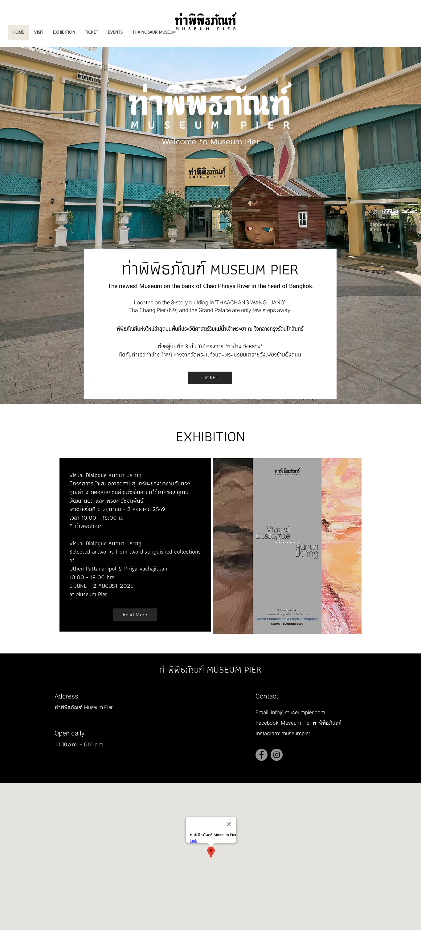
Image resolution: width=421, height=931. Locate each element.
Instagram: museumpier (282, 733)
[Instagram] (277, 755)
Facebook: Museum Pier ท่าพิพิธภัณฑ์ (298, 723)
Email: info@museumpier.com (290, 712)
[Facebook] (261, 755)
